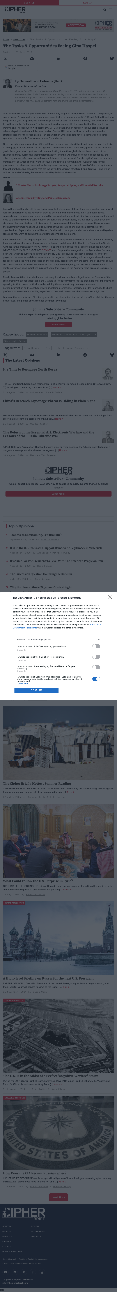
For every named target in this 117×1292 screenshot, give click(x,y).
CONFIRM (36, 690)
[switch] (96, 646)
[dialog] (58, 646)
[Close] (111, 598)
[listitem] (58, 639)
